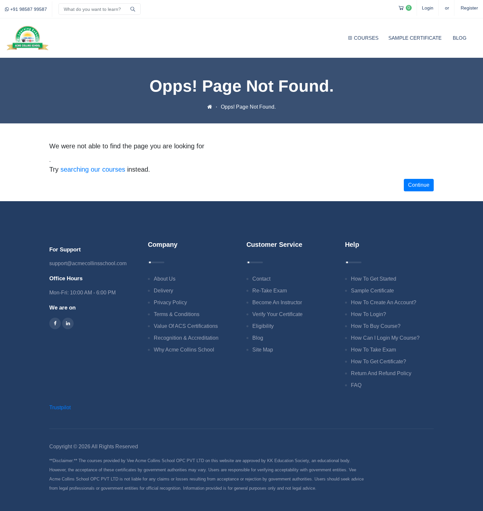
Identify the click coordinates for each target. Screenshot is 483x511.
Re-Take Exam (269, 290)
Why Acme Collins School (184, 349)
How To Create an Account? (383, 302)
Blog (460, 38)
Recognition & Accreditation (186, 338)
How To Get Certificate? (378, 361)
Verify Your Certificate (277, 314)
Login (427, 8)
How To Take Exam (373, 349)
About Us (164, 279)
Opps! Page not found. (248, 107)
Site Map (262, 349)
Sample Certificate (415, 38)
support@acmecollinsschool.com (87, 263)
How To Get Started (373, 279)
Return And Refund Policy (381, 373)
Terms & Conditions (176, 314)
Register (469, 8)
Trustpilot (60, 407)
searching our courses (92, 169)
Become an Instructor (277, 302)
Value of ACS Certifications (186, 326)
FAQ (356, 385)
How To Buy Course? (376, 326)
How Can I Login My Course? (385, 338)
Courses (366, 38)
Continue (418, 185)
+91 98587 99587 (28, 9)
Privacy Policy (170, 302)
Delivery (163, 290)
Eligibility (263, 326)
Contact (261, 279)
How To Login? (368, 314)
